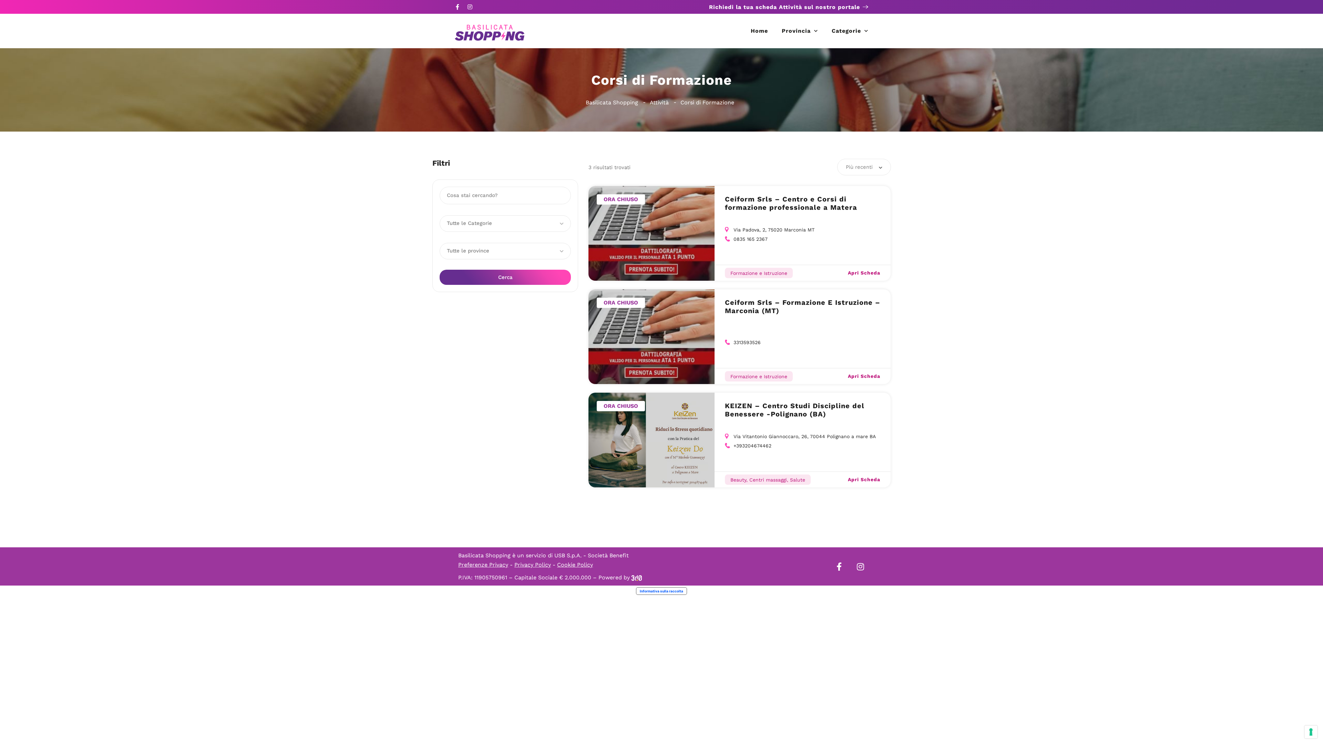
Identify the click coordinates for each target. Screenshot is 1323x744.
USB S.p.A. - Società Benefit (591, 555)
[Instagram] (470, 7)
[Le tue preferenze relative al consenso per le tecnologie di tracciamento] (1310, 731)
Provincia (796, 31)
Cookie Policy (575, 564)
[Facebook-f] (457, 7)
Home (759, 31)
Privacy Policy (532, 564)
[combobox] (864, 167)
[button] (505, 223)
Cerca (505, 277)
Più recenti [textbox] (859, 167)
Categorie (846, 31)
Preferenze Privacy (483, 564)
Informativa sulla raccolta (661, 591)
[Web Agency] (637, 577)
